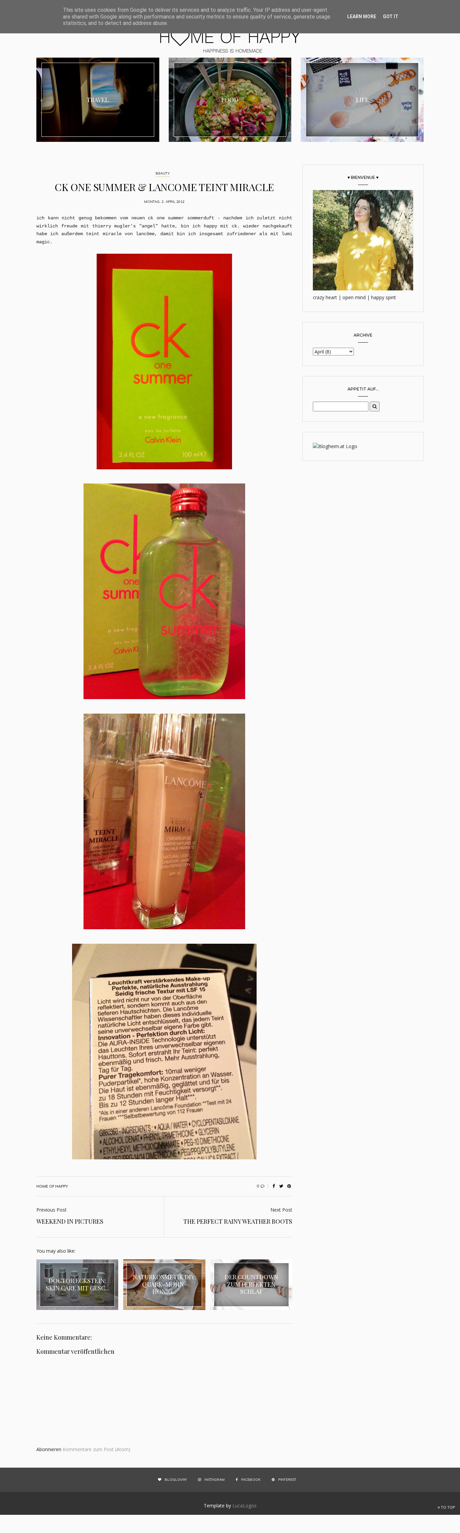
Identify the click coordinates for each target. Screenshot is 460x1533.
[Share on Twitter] (281, 1186)
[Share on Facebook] (273, 1186)
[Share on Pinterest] (289, 1186)
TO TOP (447, 1507)
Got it (390, 16)
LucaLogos (244, 1505)
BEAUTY (163, 173)
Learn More (361, 16)
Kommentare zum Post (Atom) (96, 1449)
